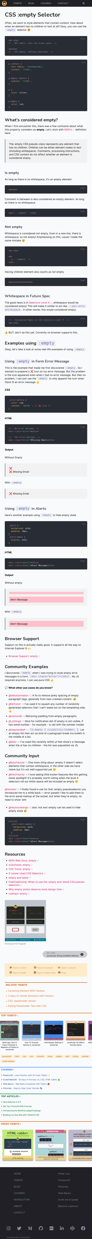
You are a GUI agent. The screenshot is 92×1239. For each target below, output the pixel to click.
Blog (31, 3)
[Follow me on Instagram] (9, 1228)
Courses (46, 3)
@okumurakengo (18, 807)
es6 (67, 1056)
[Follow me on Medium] (30, 1228)
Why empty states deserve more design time (35, 889)
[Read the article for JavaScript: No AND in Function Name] (75, 1030)
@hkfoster (15, 703)
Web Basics (64, 1193)
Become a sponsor (68, 1206)
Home (17, 1173)
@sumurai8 (15, 716)
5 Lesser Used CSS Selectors (26, 873)
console (40, 1056)
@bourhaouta (16, 762)
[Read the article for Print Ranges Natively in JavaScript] (53, 1030)
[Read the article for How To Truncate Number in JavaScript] (31, 1030)
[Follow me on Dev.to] (51, 1228)
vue (31, 1056)
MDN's (68, 129)
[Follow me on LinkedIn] (62, 1228)
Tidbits (17, 3)
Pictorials (63, 1186)
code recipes (8, 1061)
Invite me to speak (68, 1199)
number (85, 1056)
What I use (64, 1173)
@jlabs (12, 741)
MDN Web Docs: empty (22, 860)
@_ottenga (15, 721)
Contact (63, 3)
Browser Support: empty (23, 656)
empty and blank (18, 877)
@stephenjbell (17, 729)
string (75, 1056)
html (17, 1056)
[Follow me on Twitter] (19, 1228)
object (59, 1056)
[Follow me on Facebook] (83, 1228)
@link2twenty (17, 774)
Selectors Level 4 (39, 302)
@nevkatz (10, 789)
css (24, 1056)
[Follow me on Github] (41, 1228)
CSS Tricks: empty (19, 869)
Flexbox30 (64, 1180)
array (50, 1056)
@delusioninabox (19, 695)
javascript (6, 1056)
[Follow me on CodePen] (72, 1228)
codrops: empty (18, 893)
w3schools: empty (19, 864)
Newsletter (22, 1199)
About (18, 1206)
